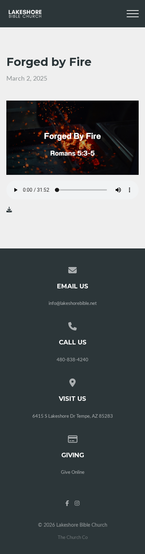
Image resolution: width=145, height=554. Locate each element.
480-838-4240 (72, 360)
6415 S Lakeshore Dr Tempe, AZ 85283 (72, 416)
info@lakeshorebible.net (73, 303)
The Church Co (73, 537)
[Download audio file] (9, 210)
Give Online (72, 472)
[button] (133, 14)
